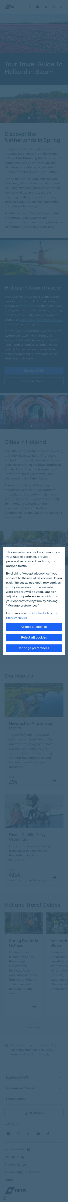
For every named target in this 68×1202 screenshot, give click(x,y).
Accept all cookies (34, 627)
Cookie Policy (42, 613)
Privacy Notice (16, 617)
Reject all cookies (34, 637)
